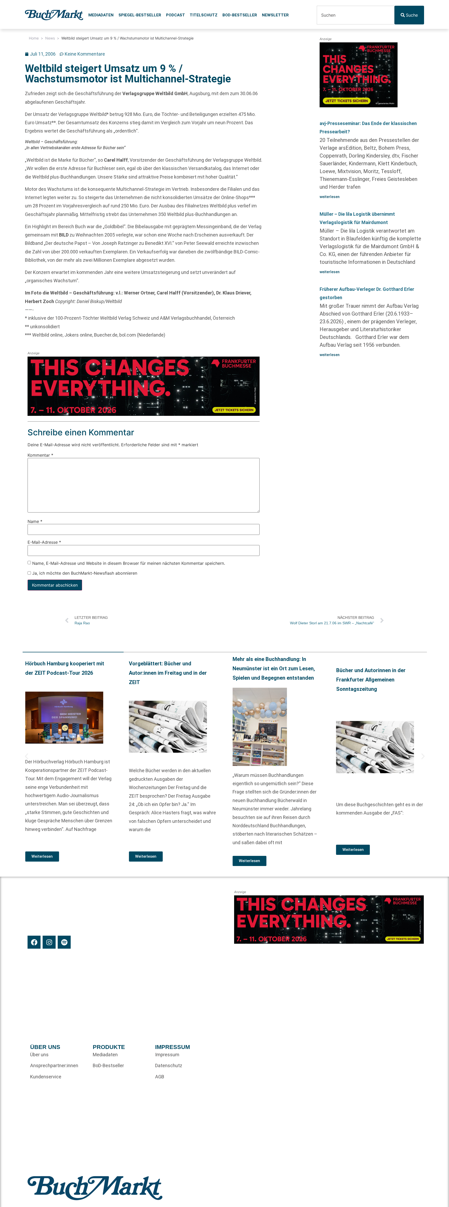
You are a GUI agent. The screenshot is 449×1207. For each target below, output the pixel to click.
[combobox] (355, 15)
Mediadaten (101, 15)
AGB (159, 1076)
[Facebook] (34, 942)
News (50, 38)
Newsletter (275, 15)
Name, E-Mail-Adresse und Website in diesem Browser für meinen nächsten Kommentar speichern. (128, 563)
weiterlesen (330, 197)
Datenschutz (168, 1065)
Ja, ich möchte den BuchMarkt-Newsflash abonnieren (84, 573)
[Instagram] (49, 942)
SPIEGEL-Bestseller (139, 15)
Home (34, 38)
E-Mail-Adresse (44, 542)
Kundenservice (45, 1076)
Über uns (39, 1054)
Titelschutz (203, 15)
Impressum (167, 1054)
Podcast (175, 15)
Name (35, 521)
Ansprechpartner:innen (54, 1065)
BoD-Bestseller (239, 15)
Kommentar (40, 455)
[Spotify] (64, 942)
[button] (26, 756)
